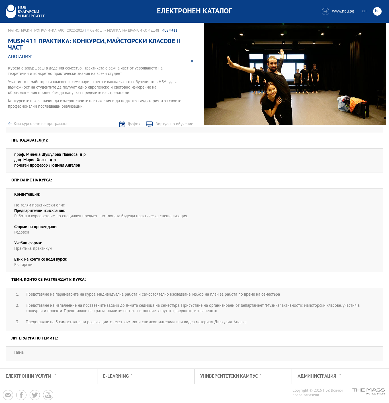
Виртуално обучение (174, 124)
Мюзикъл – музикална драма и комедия (123, 30)
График (134, 124)
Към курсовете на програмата (40, 124)
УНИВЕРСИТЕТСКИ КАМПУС (229, 376)
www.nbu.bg (338, 11)
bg (377, 11)
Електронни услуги (28, 376)
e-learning (116, 376)
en (364, 11)
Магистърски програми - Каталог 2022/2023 (46, 30)
